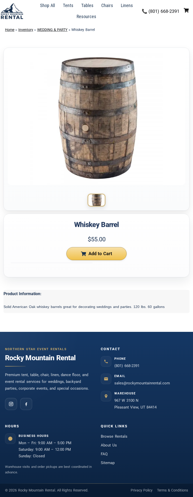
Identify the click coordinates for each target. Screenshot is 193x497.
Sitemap (108, 463)
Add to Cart (100, 253)
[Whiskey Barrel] (96, 200)
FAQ (104, 454)
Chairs (107, 5)
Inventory (25, 30)
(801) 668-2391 (126, 366)
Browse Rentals (114, 436)
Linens (127, 5)
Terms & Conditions (172, 490)
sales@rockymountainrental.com (142, 383)
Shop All (47, 5)
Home (9, 30)
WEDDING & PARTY (52, 30)
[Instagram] (11, 404)
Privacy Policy (142, 490)
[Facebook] (26, 404)
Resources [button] (86, 16)
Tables (87, 5)
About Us (109, 445)
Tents (68, 5)
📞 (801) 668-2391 (161, 11)
